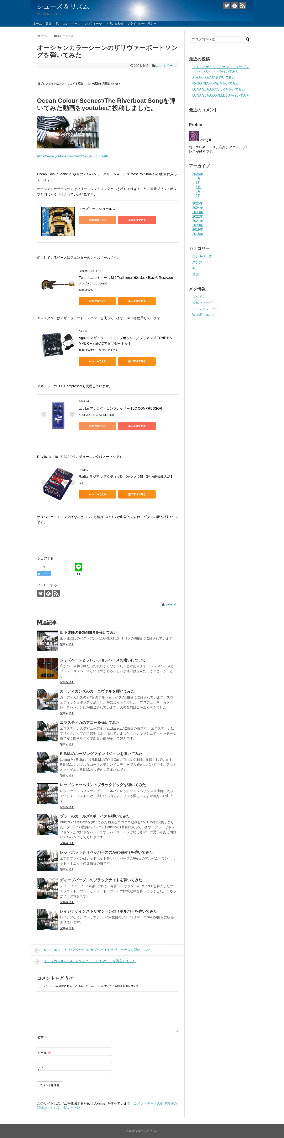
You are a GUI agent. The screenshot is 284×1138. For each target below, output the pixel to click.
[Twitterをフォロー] (226, 5)
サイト (42, 1068)
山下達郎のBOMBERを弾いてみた (89, 632)
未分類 (197, 262)
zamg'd (170, 604)
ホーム (37, 23)
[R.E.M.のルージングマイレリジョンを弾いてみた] (47, 762)
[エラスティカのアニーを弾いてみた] (47, 731)
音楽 (49, 23)
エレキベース (71, 23)
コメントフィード (205, 309)
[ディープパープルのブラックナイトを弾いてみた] (47, 888)
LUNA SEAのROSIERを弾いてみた (218, 89)
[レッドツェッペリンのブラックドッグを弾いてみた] (47, 793)
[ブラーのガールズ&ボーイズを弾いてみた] (47, 824)
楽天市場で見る (137, 219)
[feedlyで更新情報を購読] (234, 5)
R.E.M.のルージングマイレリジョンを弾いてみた (101, 754)
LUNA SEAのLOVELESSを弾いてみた (221, 95)
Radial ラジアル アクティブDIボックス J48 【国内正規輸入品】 (126, 476)
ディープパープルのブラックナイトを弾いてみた (101, 880)
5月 (198, 187)
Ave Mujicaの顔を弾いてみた (213, 77)
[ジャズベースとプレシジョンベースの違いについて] (47, 668)
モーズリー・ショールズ (97, 209)
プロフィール (93, 23)
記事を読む (67, 644)
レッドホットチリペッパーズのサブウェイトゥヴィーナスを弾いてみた (97, 950)
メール (44, 1053)
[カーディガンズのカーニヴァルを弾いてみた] (47, 699)
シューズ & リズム (63, 6)
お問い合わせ (114, 23)
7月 (198, 182)
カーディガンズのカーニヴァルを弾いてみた (97, 691)
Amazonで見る (97, 219)
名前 (42, 1037)
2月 (198, 195)
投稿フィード (202, 303)
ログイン (199, 297)
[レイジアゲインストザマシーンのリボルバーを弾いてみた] (47, 919)
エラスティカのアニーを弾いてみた (90, 722)
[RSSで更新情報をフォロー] (242, 5)
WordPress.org (203, 314)
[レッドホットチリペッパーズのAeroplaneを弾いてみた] (47, 860)
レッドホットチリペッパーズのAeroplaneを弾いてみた (106, 852)
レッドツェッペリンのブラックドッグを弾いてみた (103, 785)
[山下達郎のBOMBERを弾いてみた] (47, 641)
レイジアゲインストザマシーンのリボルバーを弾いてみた (108, 911)
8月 (198, 178)
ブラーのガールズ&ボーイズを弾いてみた (95, 816)
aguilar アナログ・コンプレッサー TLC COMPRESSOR (120, 408)
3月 (198, 191)
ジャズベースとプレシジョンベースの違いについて (103, 660)
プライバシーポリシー (141, 23)
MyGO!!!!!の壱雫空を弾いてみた (215, 83)
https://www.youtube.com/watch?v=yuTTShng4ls (73, 156)
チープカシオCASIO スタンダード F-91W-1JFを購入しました (90, 961)
